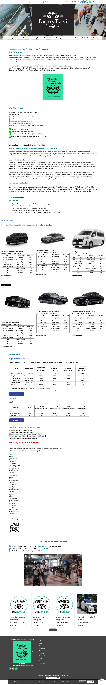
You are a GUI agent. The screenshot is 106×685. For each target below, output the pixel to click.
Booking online (68, 38)
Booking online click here (24, 442)
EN (95, 1)
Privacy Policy (57, 681)
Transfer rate (42, 651)
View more (13, 625)
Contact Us (85, 38)
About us (41, 646)
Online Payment (96, 38)
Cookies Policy (66, 681)
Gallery (77, 38)
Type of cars (15, 38)
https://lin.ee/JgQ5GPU (35, 134)
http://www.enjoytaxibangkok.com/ (27, 438)
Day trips (41, 653)
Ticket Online (48, 38)
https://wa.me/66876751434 (37, 136)
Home (6, 38)
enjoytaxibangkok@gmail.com (52, 448)
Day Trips (38, 38)
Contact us (42, 663)
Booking (58, 38)
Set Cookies (82, 681)
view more (53, 629)
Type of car (42, 648)
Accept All (90, 681)
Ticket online (42, 656)
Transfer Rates (27, 38)
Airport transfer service (19, 359)
